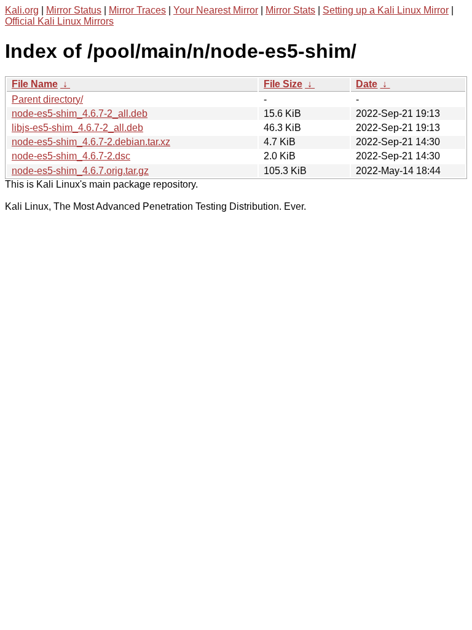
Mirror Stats (290, 10)
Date (366, 84)
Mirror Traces (137, 10)
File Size (283, 84)
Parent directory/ (47, 99)
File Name (35, 84)
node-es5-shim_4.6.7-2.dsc (71, 156)
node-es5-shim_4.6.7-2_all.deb (80, 113)
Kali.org (22, 10)
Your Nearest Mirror (215, 10)
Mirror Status (73, 10)
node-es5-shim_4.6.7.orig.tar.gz (80, 170)
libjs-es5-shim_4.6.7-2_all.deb (77, 127)
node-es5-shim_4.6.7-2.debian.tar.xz (91, 142)
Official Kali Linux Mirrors (59, 21)
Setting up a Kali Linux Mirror (386, 10)
